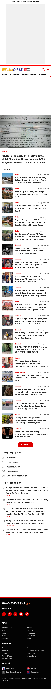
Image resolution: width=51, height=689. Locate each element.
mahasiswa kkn (13, 467)
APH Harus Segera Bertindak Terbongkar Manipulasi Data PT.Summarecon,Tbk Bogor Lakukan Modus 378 (31, 365)
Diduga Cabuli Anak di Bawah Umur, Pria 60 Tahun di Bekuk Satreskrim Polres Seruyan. (25, 522)
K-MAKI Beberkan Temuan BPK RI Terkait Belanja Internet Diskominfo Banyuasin (27, 501)
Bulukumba (11, 458)
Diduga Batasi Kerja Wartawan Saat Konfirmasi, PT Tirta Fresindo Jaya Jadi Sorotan (30, 208)
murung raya (12, 471)
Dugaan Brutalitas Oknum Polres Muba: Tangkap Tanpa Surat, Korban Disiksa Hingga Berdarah (31, 406)
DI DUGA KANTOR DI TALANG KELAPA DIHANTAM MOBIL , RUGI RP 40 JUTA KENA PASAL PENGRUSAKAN (31, 349)
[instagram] (15, 614)
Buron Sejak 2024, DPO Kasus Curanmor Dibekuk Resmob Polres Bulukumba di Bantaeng (30, 279)
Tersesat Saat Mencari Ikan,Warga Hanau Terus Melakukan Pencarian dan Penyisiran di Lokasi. (27, 531)
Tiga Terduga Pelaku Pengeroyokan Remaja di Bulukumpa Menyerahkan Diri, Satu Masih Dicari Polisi (31, 321)
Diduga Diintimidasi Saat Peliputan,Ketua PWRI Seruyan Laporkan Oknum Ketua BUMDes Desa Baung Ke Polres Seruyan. (27, 490)
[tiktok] (27, 614)
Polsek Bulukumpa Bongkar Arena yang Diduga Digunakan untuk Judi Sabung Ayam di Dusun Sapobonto (30, 293)
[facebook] (4, 614)
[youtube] (21, 614)
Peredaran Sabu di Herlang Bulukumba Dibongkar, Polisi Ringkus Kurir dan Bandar (31, 434)
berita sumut (12, 462)
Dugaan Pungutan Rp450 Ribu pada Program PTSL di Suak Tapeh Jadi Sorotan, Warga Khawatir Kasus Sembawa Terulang (31, 224)
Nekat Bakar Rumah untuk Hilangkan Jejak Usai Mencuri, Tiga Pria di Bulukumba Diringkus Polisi (31, 265)
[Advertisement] (25, 33)
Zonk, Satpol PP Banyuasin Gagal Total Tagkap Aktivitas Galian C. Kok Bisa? (31, 194)
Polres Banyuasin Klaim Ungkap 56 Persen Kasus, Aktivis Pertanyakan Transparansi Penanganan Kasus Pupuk (30, 308)
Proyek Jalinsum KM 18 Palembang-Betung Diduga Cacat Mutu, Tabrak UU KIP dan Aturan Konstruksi (31, 180)
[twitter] (10, 614)
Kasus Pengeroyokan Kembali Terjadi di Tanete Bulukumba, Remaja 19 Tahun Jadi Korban (32, 335)
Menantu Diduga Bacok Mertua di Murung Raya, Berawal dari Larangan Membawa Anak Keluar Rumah (31, 392)
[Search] (43, 69)
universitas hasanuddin (17, 476)
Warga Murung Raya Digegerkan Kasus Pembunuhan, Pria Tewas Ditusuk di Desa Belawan (29, 250)
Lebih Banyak (25, 445)
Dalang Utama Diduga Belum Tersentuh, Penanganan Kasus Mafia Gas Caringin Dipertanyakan (31, 420)
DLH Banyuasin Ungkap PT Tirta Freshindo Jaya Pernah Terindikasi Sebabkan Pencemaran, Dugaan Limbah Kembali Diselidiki (30, 238)
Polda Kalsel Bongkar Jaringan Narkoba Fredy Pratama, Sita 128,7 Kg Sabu (31, 377)
